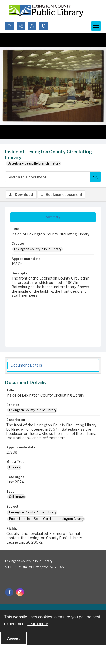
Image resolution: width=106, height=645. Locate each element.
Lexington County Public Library (37, 249)
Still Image (17, 497)
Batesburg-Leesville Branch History (34, 163)
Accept (13, 638)
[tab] (53, 217)
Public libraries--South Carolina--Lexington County (46, 519)
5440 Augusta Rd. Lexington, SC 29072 (35, 567)
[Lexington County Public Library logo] (46, 11)
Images (14, 467)
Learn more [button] (37, 624)
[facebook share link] (9, 592)
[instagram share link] (20, 592)
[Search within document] (95, 177)
